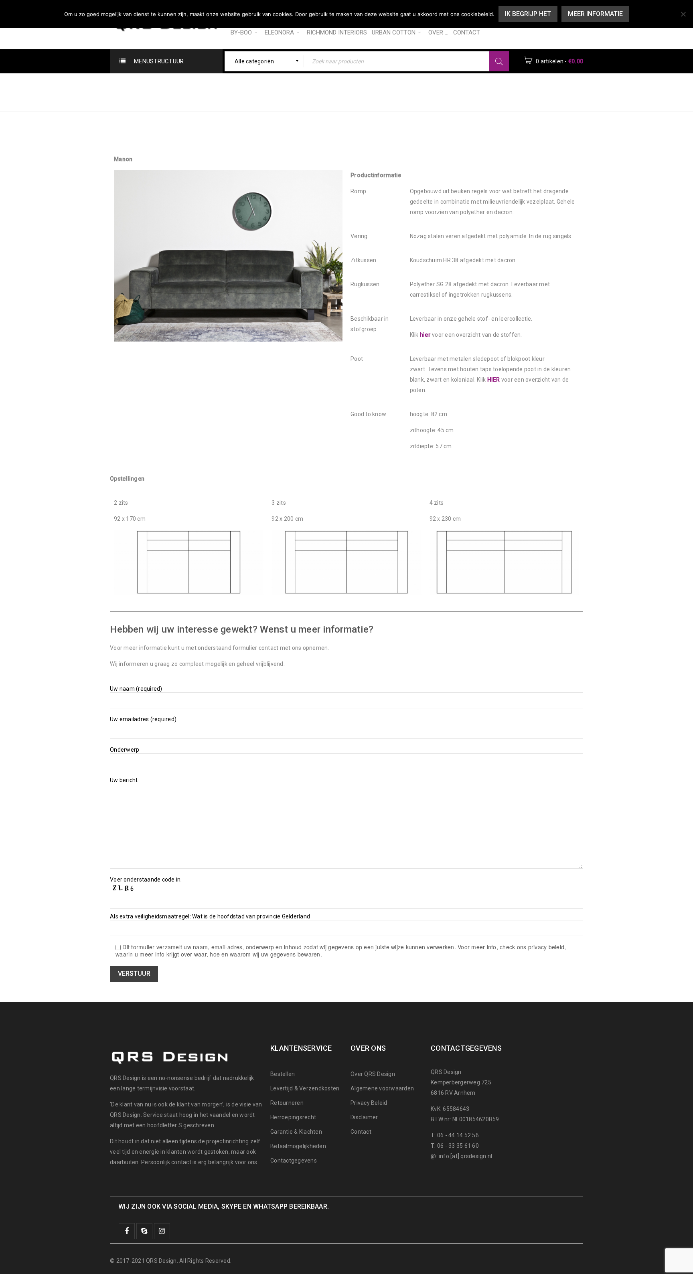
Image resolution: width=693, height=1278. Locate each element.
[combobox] (264, 61)
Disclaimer (364, 1117)
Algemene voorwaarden (382, 1088)
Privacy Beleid (369, 1103)
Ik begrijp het (528, 14)
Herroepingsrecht (293, 1117)
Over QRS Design (373, 1074)
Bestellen (282, 1074)
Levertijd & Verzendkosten (304, 1088)
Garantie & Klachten (296, 1131)
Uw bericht (124, 780)
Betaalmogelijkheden (298, 1146)
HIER (493, 379)
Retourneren (287, 1103)
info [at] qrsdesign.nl (465, 1156)
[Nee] (683, 14)
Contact (361, 1131)
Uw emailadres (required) (143, 719)
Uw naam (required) (136, 689)
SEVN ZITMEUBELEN (537, 87)
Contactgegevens (293, 1160)
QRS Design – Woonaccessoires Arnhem (423, 87)
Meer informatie (595, 14)
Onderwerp (124, 749)
